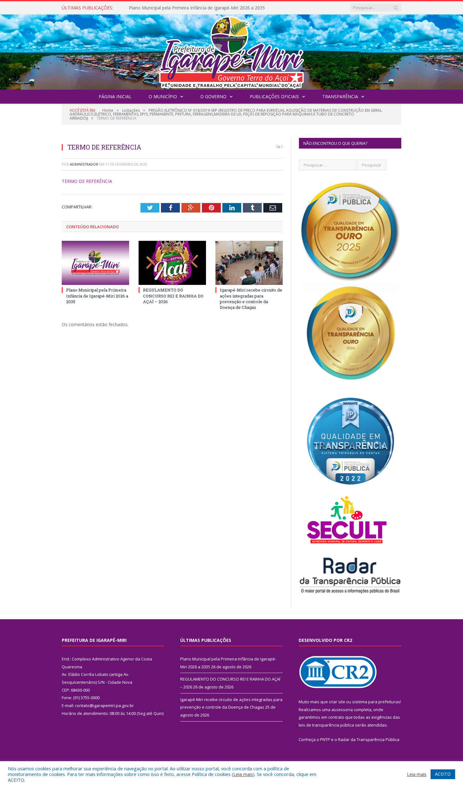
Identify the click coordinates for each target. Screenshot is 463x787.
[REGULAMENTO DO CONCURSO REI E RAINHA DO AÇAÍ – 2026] (172, 263)
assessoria (342, 709)
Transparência (340, 96)
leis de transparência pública (326, 725)
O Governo (213, 96)
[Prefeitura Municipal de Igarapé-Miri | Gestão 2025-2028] (231, 50)
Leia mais (243, 774)
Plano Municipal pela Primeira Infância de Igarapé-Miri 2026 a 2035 (97, 295)
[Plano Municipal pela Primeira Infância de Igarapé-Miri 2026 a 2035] (95, 263)
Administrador (84, 164)
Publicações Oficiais (274, 96)
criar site (337, 702)
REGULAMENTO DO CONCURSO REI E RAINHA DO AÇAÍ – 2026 (194, 8)
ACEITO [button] (443, 774)
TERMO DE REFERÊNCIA (87, 181)
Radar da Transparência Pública (368, 739)
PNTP (325, 739)
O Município (163, 96)
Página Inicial (115, 96)
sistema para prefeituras (376, 702)
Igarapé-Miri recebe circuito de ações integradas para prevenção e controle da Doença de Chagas (251, 298)
